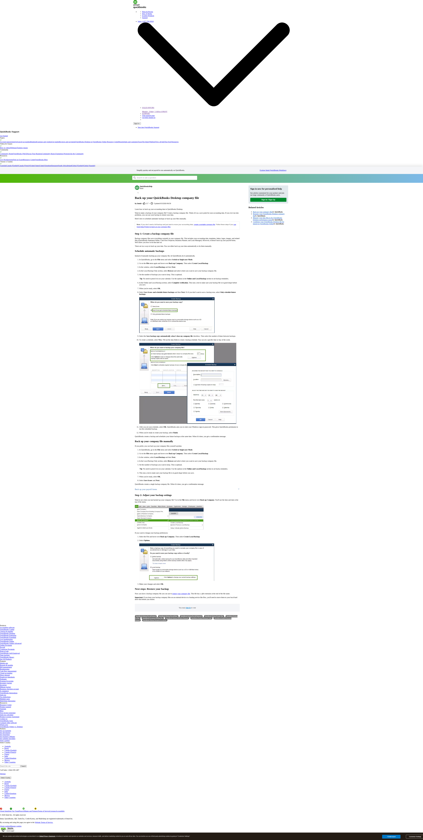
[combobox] (160, 178)
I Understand (391, 836)
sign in (188, 608)
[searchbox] (164, 178)
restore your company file (181, 594)
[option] (213, 782)
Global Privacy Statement (47, 836)
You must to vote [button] (187, 608)
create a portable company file (204, 224)
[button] (211, 136)
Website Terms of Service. (44, 822)
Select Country (5, 778)
